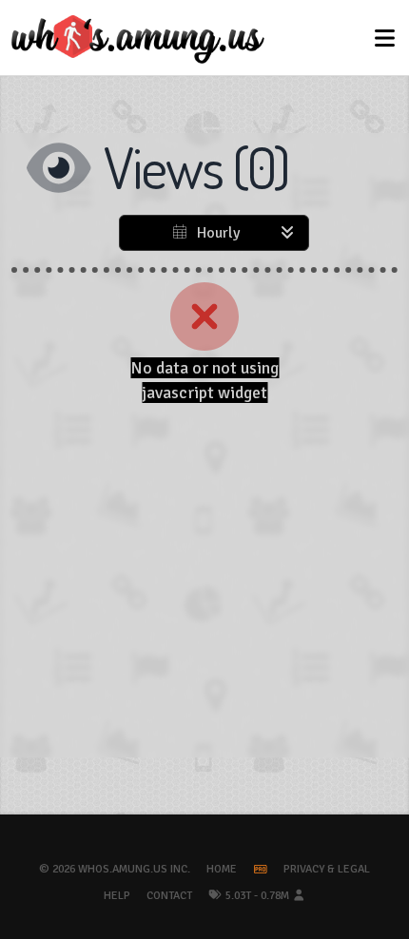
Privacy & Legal (326, 869)
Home (221, 869)
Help (117, 896)
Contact (169, 896)
